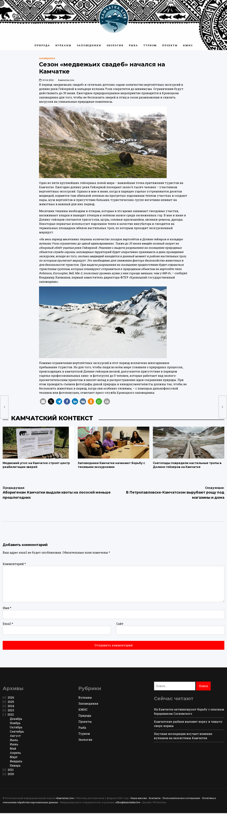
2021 (11, 770)
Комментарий (14, 564)
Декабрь (16, 719)
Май (13, 748)
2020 (11, 774)
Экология (115, 45)
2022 (10, 714)
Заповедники (89, 45)
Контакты (154, 798)
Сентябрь (17, 731)
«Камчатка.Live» (65, 798)
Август (15, 736)
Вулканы (63, 45)
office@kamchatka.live (127, 802)
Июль (14, 740)
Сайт (119, 623)
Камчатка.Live (66, 80)
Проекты (170, 45)
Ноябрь (15, 723)
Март (14, 757)
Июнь (14, 744)
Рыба (133, 45)
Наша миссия (139, 798)
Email (8, 623)
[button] (43, 401)
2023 (11, 710)
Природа (42, 45)
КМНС (188, 45)
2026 (11, 697)
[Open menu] (4, 18)
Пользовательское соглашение (181, 798)
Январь (15, 765)
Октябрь (16, 727)
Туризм (150, 45)
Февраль (16, 761)
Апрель (15, 753)
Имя (7, 608)
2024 (11, 706)
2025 (11, 702)
